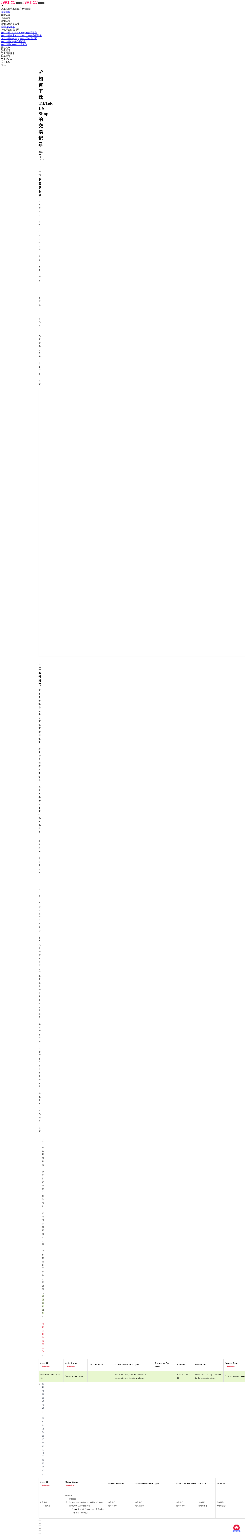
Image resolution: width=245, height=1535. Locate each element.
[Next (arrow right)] (40, 1533)
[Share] (40, 1523)
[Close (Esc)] (40, 1520)
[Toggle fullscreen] (40, 1525)
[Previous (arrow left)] (40, 1530)
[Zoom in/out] (40, 1528)
